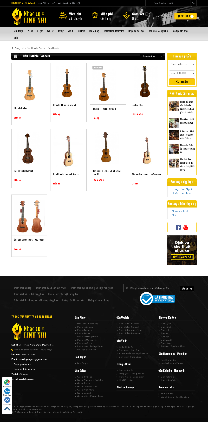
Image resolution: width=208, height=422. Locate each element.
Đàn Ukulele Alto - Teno (130, 330)
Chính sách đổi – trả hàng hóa (28, 294)
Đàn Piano (80, 317)
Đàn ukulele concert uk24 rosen (146, 174)
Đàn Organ (80, 357)
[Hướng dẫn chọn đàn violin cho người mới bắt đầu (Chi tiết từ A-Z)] (174, 105)
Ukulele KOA (137, 105)
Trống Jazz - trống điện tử (131, 374)
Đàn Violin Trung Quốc (130, 357)
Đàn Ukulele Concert (36, 48)
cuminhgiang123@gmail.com (33, 359)
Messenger (7, 404)
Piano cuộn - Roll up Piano (90, 347)
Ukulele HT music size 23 (104, 108)
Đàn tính (165, 330)
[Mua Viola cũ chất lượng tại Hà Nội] (174, 123)
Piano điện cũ (83, 334)
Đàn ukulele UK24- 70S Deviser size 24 (106, 172)
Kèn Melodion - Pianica (172, 363)
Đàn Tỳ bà (166, 324)
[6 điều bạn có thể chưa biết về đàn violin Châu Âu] (174, 135)
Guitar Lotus (83, 383)
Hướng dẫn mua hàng (98, 300)
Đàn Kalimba (167, 377)
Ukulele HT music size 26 (65, 105)
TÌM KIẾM (183, 81)
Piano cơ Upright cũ (87, 340)
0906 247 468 (28, 354)
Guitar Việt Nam (85, 390)
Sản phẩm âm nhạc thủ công (175, 397)
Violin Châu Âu (126, 347)
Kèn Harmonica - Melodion (172, 354)
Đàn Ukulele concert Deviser (66, 174)
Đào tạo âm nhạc (125, 387)
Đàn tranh (166, 343)
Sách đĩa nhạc (167, 394)
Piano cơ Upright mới (87, 337)
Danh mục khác (166, 387)
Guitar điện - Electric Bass (90, 396)
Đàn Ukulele (53, 48)
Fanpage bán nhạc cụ (24, 369)
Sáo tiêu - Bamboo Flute (173, 347)
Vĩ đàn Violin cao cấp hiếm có (133, 354)
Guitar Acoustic (84, 393)
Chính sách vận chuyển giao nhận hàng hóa (92, 288)
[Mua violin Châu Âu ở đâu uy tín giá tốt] (174, 149)
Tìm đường (7, 386)
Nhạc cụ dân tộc (167, 317)
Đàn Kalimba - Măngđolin (171, 370)
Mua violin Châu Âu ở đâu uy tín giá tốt (187, 149)
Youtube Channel (19, 374)
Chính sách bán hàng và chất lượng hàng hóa (35, 300)
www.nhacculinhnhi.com (22, 379)
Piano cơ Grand (84, 343)
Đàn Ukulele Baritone (129, 334)
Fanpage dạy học (22, 364)
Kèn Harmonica (168, 360)
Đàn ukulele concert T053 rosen (29, 239)
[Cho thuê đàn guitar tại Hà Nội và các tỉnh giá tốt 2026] (174, 162)
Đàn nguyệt (166, 340)
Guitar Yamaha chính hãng (90, 380)
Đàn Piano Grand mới (87, 324)
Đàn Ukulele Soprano (129, 324)
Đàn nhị (164, 334)
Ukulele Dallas (20, 108)
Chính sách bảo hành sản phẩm (50, 288)
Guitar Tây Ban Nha (87, 387)
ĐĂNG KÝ (186, 288)
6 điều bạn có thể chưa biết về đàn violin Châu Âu (187, 135)
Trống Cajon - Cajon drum (131, 377)
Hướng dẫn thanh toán (73, 300)
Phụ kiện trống (126, 380)
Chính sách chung (22, 288)
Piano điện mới (84, 330)
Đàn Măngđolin (168, 380)
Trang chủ (19, 48)
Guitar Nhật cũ (84, 377)
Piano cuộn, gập (85, 327)
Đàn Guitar (80, 370)
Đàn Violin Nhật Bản (129, 350)
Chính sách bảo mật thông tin (63, 294)
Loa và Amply (126, 370)
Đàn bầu (165, 337)
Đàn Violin (122, 341)
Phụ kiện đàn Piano (86, 350)
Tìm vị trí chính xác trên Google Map (33, 350)
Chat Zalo (7, 395)
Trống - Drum (124, 364)
